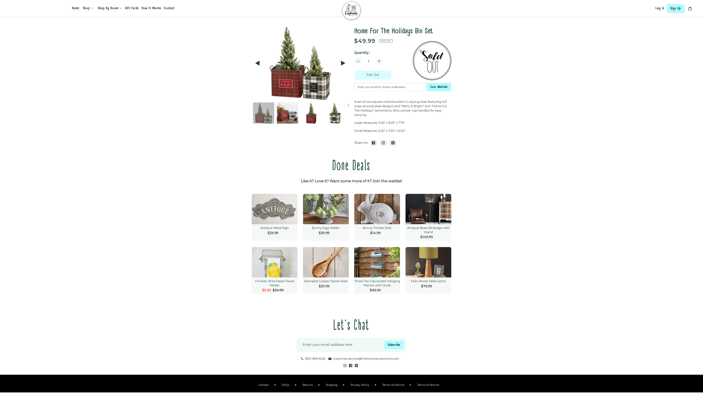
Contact (263, 385)
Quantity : (362, 53)
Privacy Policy (359, 385)
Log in (660, 8)
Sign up (675, 8)
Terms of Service (393, 385)
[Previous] (258, 63)
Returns (307, 385)
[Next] (343, 63)
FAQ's (285, 385)
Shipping (331, 385)
